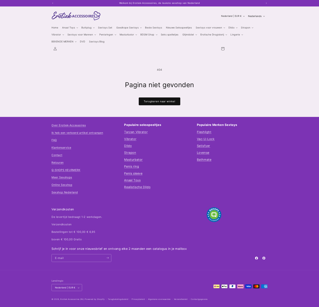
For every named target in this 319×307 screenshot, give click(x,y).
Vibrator (130, 139)
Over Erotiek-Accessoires (69, 125)
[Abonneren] (107, 258)
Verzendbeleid (181, 299)
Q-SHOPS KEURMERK (66, 170)
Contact (57, 155)
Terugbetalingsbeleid (118, 299)
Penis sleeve (133, 173)
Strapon (130, 152)
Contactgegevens (199, 299)
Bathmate (204, 159)
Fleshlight (204, 132)
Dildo (128, 146)
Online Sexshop (62, 185)
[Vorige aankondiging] (52, 3)
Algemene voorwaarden (159, 299)
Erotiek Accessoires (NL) (72, 299)
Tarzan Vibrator (136, 132)
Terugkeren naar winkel (159, 101)
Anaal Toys (132, 180)
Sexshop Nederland (65, 192)
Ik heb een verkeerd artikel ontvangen (77, 132)
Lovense (203, 152)
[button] (69, 27)
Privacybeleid (138, 299)
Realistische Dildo (137, 187)
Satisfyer (203, 146)
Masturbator (133, 159)
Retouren (58, 162)
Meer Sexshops (62, 177)
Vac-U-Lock (206, 139)
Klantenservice (61, 147)
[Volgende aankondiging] (266, 3)
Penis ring (131, 166)
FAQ (54, 140)
